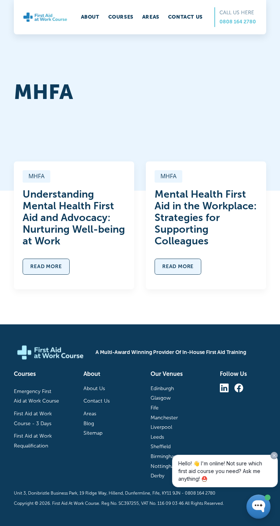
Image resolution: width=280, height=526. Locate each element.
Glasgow (161, 398)
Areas (150, 17)
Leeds (157, 437)
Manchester (164, 418)
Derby (157, 476)
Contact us (185, 17)
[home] (45, 17)
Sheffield (161, 446)
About (90, 17)
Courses (120, 17)
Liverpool (161, 427)
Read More (46, 266)
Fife (155, 408)
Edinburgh (162, 388)
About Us (94, 388)
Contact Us (96, 401)
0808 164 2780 (237, 22)
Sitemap (92, 433)
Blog (88, 423)
